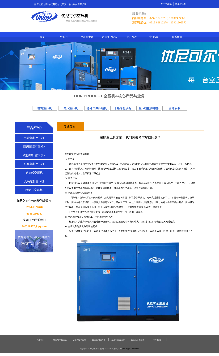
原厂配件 (132, 36)
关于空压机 (166, 4)
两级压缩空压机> (34, 146)
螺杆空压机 (45, 108)
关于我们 (40, 340)
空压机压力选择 (118, 340)
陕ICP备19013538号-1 (131, 348)
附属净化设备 (109, 36)
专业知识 (154, 36)
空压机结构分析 (79, 340)
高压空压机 (70, 108)
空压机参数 (87, 36)
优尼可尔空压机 (60, 340)
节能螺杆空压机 (34, 138)
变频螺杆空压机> (34, 155)
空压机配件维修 (149, 108)
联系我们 (177, 36)
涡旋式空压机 (34, 172)
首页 (42, 36)
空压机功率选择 (137, 340)
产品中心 (64, 36)
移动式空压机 (34, 190)
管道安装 (174, 108)
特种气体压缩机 (97, 108)
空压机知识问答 (98, 340)
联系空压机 (180, 4)
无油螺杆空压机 (34, 181)
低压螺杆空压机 (34, 164)
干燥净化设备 (122, 108)
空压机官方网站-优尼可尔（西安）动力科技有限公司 (60, 4)
